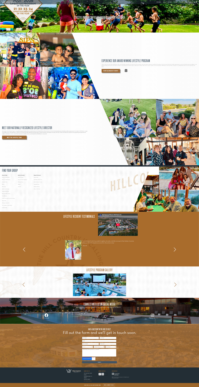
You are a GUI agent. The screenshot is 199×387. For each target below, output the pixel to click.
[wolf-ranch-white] (9, 1)
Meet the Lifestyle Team (14, 137)
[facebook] (100, 374)
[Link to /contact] (194, 2)
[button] (175, 249)
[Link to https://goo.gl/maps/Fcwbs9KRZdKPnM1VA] (196, 2)
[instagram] (103, 374)
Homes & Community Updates (109, 385)
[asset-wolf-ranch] (73, 371)
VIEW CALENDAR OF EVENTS (110, 71)
